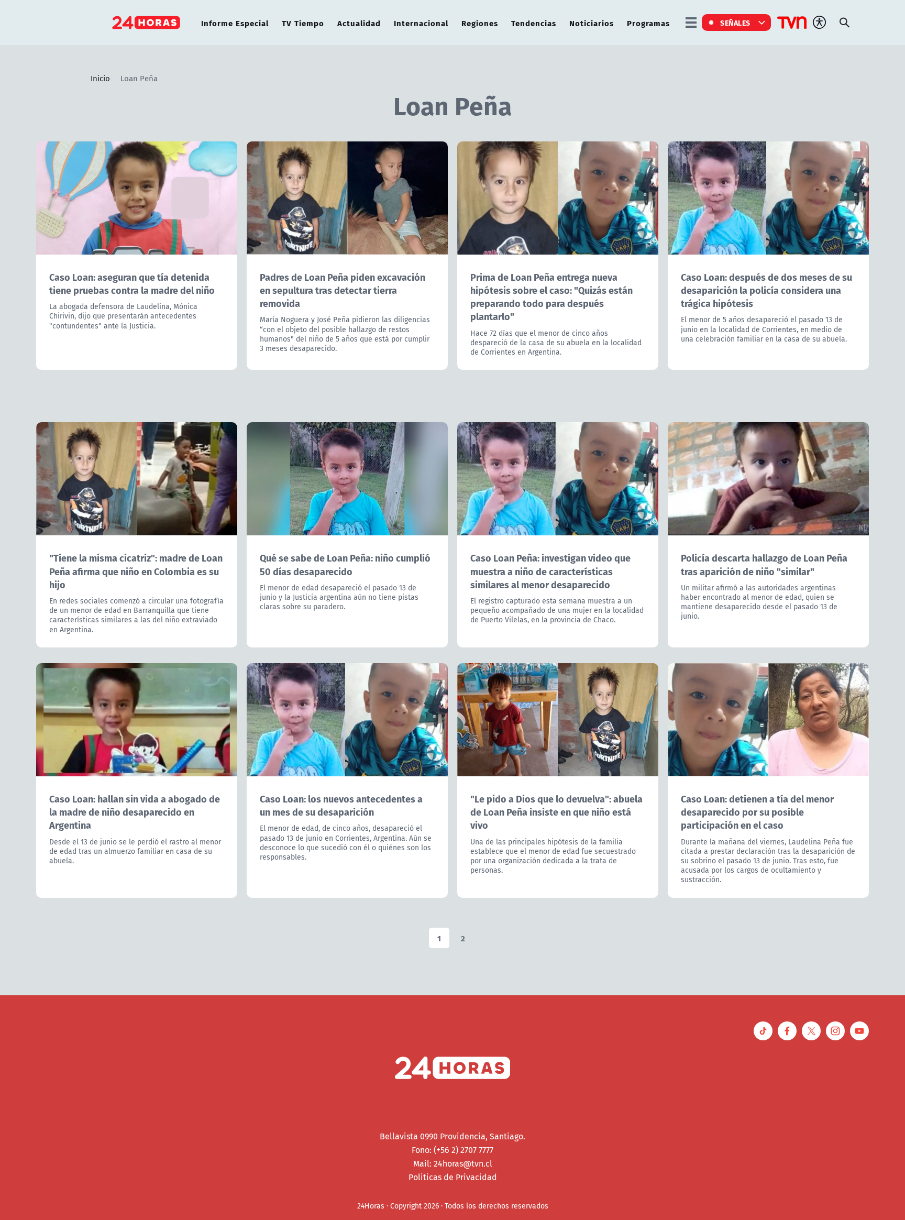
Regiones (479, 23)
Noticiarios (591, 23)
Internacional (421, 23)
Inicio (100, 78)
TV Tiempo (303, 23)
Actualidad (359, 23)
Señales (735, 22)
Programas (648, 23)
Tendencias (533, 23)
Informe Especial (235, 23)
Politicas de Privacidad (453, 1177)
